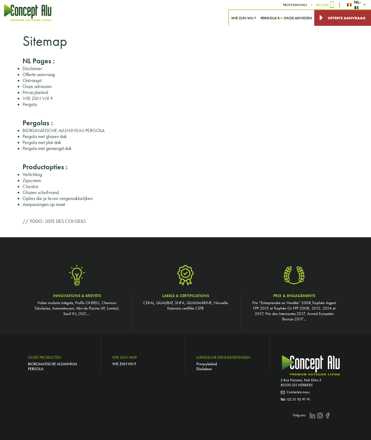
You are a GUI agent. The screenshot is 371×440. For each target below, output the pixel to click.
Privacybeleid (35, 92)
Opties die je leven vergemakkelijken (58, 198)
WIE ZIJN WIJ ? (38, 98)
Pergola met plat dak (42, 142)
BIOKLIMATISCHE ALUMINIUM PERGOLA (64, 130)
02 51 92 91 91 (298, 399)
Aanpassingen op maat (44, 204)
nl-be (357, 5)
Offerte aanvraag (39, 74)
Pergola (30, 104)
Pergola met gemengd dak (47, 148)
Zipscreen (32, 180)
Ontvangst (32, 80)
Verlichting (32, 174)
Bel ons (322, 5)
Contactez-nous (298, 391)
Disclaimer (32, 68)
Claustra (30, 186)
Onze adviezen (37, 86)
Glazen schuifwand (41, 192)
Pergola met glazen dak (45, 136)
